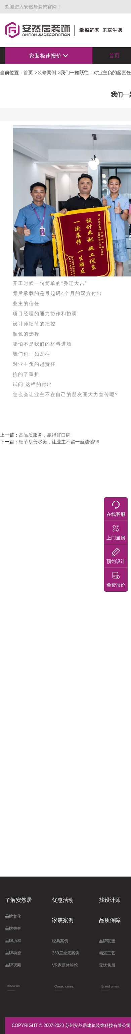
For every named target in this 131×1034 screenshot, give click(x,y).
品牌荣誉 (13, 928)
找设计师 (110, 900)
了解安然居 (18, 900)
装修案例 (46, 72)
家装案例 (63, 920)
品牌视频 (13, 965)
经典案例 (60, 941)
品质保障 (110, 920)
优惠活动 (63, 900)
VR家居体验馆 (65, 965)
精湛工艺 (107, 953)
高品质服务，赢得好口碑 (45, 435)
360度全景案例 (65, 953)
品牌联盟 (107, 941)
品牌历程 (13, 940)
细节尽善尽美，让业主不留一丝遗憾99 (59, 441)
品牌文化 (13, 916)
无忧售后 (107, 965)
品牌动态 (13, 952)
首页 (28, 72)
